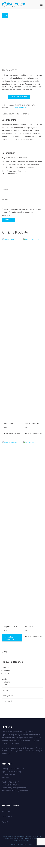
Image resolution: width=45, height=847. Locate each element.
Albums (7, 682)
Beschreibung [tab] (8, 114)
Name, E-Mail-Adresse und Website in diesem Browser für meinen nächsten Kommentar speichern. (21, 212)
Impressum (6, 811)
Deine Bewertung (9, 171)
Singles (6, 685)
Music (4, 679)
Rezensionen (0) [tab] (23, 114)
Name (5, 189)
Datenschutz (7, 816)
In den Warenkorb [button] (13, 434)
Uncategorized (7, 696)
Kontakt (5, 822)
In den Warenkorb (19, 97)
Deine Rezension (9, 174)
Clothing (15, 107)
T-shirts (7, 673)
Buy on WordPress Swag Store (10, 637)
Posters (5, 690)
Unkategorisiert (8, 701)
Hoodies (22, 107)
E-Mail (5, 199)
